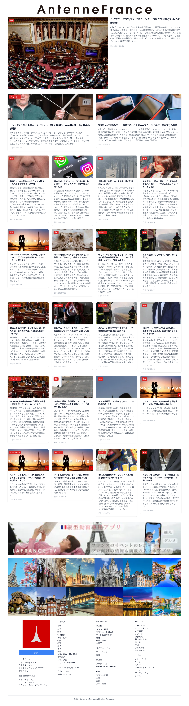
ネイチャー (140, 650)
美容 (98, 654)
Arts (98, 671)
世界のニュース (64, 674)
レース (138, 675)
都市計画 (61, 657)
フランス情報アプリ (27, 662)
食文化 (99, 625)
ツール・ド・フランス (144, 667)
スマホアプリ (24, 658)
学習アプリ (23, 670)
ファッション (102, 652)
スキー (138, 664)
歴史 (59, 646)
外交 (59, 640)
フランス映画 (102, 675)
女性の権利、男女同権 (67, 654)
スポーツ (139, 655)
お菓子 (99, 643)
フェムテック (141, 647)
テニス (138, 670)
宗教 (59, 651)
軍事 (59, 648)
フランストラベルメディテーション (34, 685)
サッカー (139, 662)
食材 (98, 637)
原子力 (138, 642)
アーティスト (102, 663)
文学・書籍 (101, 683)
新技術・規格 (141, 639)
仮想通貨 (139, 636)
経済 (59, 629)
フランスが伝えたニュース (69, 667)
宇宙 (137, 644)
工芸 (98, 678)
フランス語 (62, 659)
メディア (139, 633)
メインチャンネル (26, 679)
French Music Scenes (106, 666)
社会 (59, 625)
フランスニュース (26, 682)
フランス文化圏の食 (105, 632)
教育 (59, 643)
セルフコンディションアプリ (31, 668)
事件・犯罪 (62, 637)
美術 (98, 680)
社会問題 (61, 635)
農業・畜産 (101, 640)
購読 (36, 652)
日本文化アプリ (25, 665)
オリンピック (141, 659)
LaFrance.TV (28, 675)
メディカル (140, 625)
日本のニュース (64, 671)
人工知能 (139, 631)
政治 (59, 632)
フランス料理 (102, 629)
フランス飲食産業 (104, 635)
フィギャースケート (143, 673)
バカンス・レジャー (66, 662)
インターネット (141, 628)
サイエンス (140, 621)
